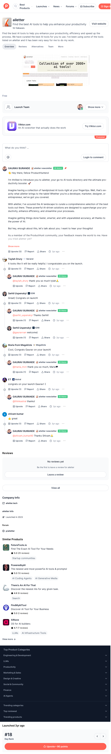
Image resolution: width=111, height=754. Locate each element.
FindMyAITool (18, 605)
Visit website (99, 23)
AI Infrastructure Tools (34, 632)
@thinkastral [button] (19, 401)
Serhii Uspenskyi (17, 293)
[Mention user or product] (8, 157)
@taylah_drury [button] (20, 280)
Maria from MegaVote (20, 345)
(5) (16, 251)
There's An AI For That (23, 585)
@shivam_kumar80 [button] (23, 435)
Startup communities (23, 558)
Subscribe (88, 6)
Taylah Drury (15, 258)
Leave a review (55, 474)
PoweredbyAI (18, 565)
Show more (94, 107)
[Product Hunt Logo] (6, 6)
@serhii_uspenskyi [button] (23, 315)
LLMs (15, 632)
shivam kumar (16, 413)
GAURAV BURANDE (19, 168)
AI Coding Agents (22, 578)
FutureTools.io (19, 545)
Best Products (25, 6)
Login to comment (93, 157)
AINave (15, 619)
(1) (16, 268)
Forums (70, 6)
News (56, 6)
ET (9, 379)
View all (55, 487)
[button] (61, 46)
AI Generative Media (46, 578)
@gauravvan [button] (19, 332)
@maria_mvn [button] (20, 366)
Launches (41, 6)
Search (16, 598)
